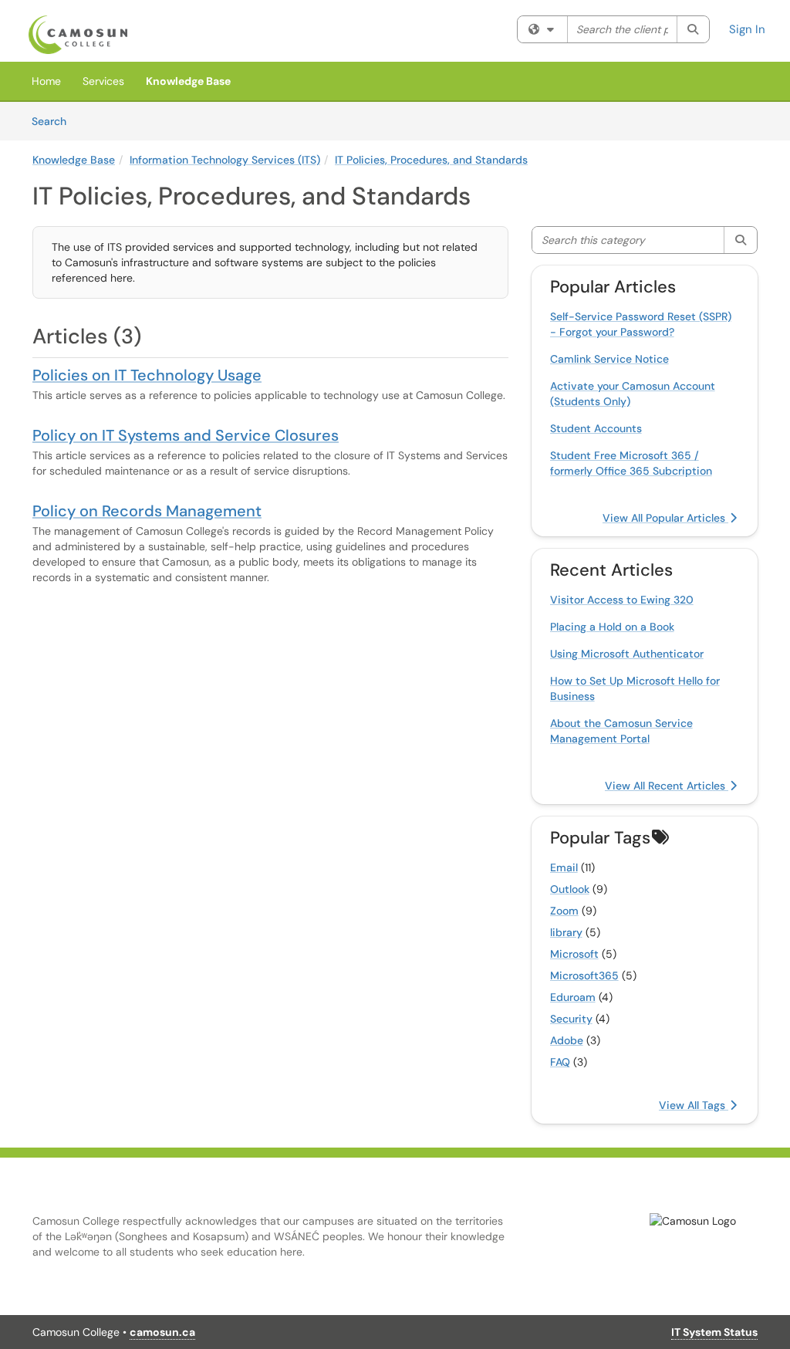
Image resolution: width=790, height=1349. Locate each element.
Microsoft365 (584, 975)
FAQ (560, 1062)
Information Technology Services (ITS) (225, 160)
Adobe (566, 1040)
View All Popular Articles (665, 518)
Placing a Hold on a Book (612, 627)
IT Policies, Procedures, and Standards (431, 160)
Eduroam (573, 997)
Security (571, 1019)
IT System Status (714, 1332)
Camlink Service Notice (609, 359)
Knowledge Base (188, 81)
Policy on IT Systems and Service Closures (185, 435)
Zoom (564, 911)
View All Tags (693, 1105)
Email (564, 867)
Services (103, 81)
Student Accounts (596, 428)
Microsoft (574, 954)
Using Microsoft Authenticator (627, 654)
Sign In (747, 29)
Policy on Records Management (147, 511)
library (566, 932)
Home (46, 81)
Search (54, 120)
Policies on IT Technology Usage (147, 375)
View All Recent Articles (666, 786)
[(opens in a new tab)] (78, 34)
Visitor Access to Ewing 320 (622, 600)
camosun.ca (162, 1332)
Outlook (569, 889)
